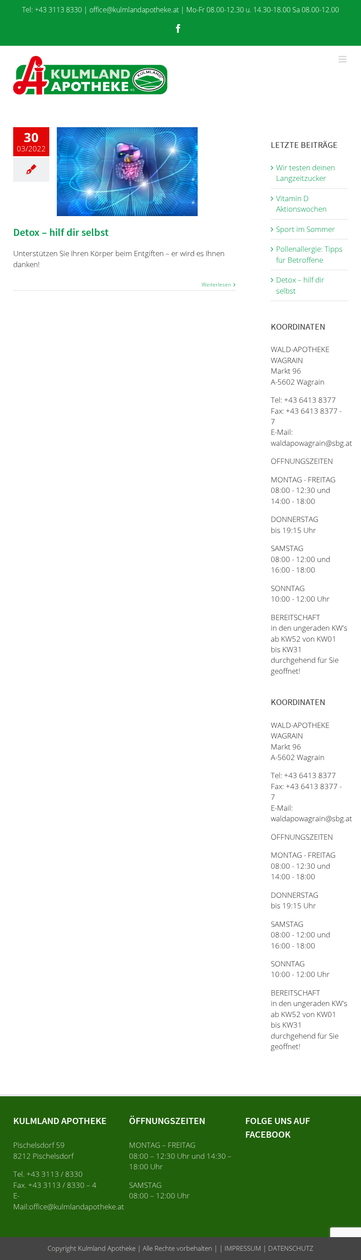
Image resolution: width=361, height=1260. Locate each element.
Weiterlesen (216, 284)
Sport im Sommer (305, 229)
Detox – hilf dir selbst (61, 232)
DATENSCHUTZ (289, 1248)
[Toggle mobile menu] (343, 59)
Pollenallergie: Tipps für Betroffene (309, 254)
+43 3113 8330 (58, 10)
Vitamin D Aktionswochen (301, 203)
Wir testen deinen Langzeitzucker (305, 172)
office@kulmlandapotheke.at (134, 10)
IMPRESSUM (242, 1248)
